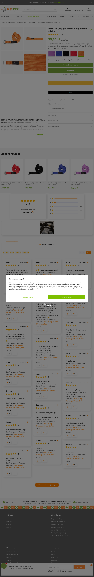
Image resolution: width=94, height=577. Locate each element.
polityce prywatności (75, 284)
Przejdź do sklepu (66, 297)
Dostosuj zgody (28, 297)
